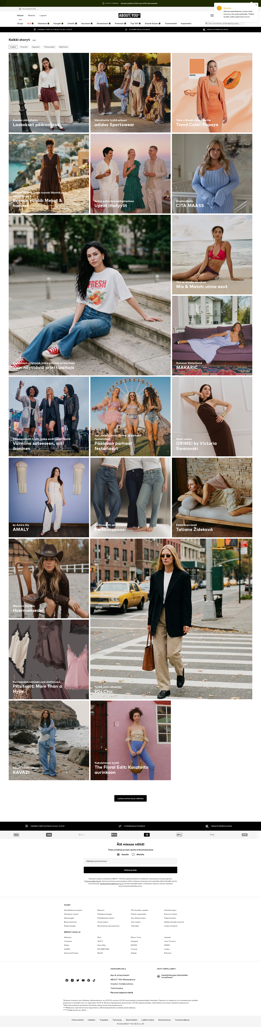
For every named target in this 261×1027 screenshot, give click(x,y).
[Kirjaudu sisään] (219, 15)
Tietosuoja (117, 1020)
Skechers (68, 937)
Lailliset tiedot (148, 1020)
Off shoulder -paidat (139, 910)
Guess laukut (102, 922)
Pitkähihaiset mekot (105, 918)
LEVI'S (100, 941)
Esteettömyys (165, 1020)
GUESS (67, 949)
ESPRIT (167, 945)
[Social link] (67, 980)
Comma (134, 949)
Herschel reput (170, 910)
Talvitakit (135, 926)
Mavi (99, 937)
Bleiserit (100, 910)
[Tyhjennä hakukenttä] (242, 23)
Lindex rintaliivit (170, 926)
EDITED (134, 945)
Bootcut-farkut (170, 914)
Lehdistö (91, 1020)
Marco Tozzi (136, 937)
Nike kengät (69, 918)
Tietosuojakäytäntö (92, 881)
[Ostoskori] (242, 15)
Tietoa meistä (78, 1020)
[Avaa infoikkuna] (251, 3)
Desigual (134, 941)
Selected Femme (71, 953)
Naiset (20, 15)
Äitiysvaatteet (70, 922)
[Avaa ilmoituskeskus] (227, 15)
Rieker (66, 945)
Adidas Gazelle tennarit (174, 922)
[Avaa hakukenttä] (205, 23)
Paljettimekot (170, 918)
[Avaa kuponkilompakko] (212, 15)
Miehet (31, 15)
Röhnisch (167, 953)
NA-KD (100, 953)
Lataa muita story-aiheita (130, 798)
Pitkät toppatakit (138, 914)
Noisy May (101, 945)
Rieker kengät (70, 926)
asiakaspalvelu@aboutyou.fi (111, 884)
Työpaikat (104, 1020)
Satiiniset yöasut (71, 914)
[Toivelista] (235, 15)
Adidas (134, 953)
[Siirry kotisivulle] (79, 970)
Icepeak (167, 937)
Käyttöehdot (131, 1020)
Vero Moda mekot (138, 918)
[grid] (130, 417)
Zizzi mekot (136, 922)
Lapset (43, 15)
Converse (68, 941)
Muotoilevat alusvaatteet (108, 926)
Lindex (167, 949)
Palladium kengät (104, 914)
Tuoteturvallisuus (182, 1020)
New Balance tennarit (73, 910)
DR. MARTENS (103, 949)
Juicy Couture (170, 941)
